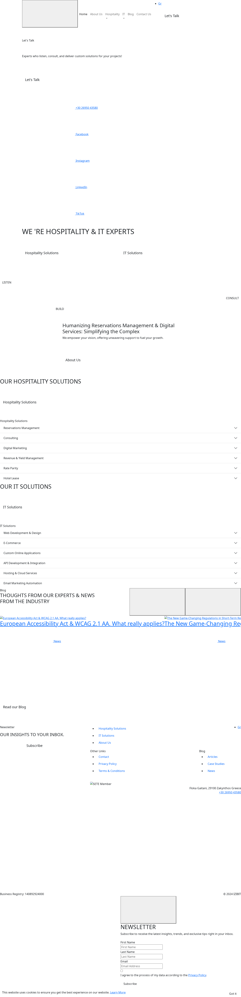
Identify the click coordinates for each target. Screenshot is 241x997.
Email (124, 961)
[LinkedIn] (26, 852)
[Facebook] (26, 799)
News (211, 771)
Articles (213, 757)
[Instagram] (26, 825)
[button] (200, 16)
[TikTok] (26, 878)
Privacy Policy (108, 764)
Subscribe (130, 984)
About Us (96, 14)
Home (83, 14)
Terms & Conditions (112, 771)
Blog (131, 14)
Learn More (118, 992)
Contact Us (144, 14)
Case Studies (216, 764)
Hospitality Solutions (112, 728)
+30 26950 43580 (230, 792)
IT (123, 14)
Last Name (127, 952)
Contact (104, 757)
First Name (127, 942)
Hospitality (112, 14)
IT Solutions (106, 736)
